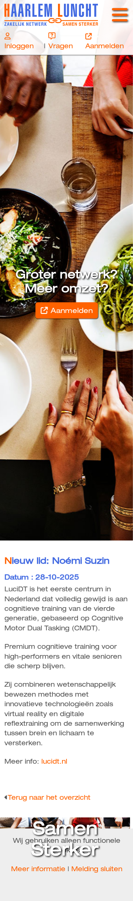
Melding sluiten (96, 869)
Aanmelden (104, 46)
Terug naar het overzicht (49, 797)
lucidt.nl (54, 761)
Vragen (60, 46)
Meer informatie (38, 869)
